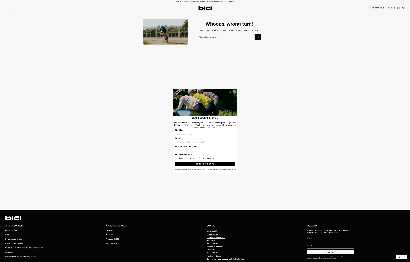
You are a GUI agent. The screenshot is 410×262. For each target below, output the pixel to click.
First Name (179, 130)
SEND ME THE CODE (205, 164)
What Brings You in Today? (186, 146)
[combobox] (204, 150)
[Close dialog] (234, 91)
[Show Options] (233, 150)
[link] (205, 102)
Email (177, 138)
